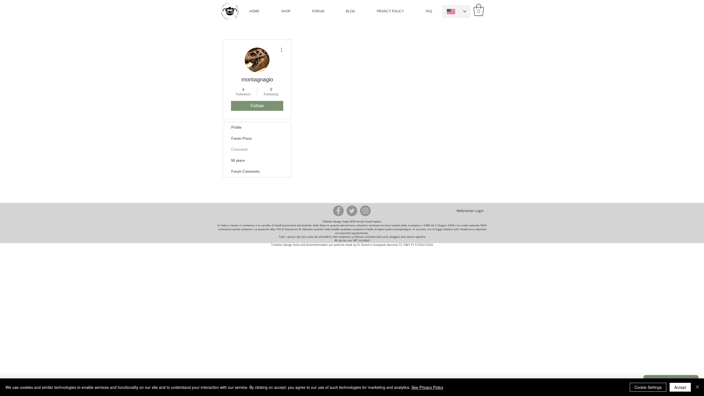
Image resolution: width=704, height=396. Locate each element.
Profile (236, 127)
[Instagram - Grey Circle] (365, 210)
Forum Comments (245, 171)
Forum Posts (241, 138)
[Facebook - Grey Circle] (338, 210)
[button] (285, 11)
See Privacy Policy (427, 387)
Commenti (239, 149)
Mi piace (238, 160)
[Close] (697, 387)
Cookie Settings (648, 387)
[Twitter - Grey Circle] (351, 210)
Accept (680, 387)
